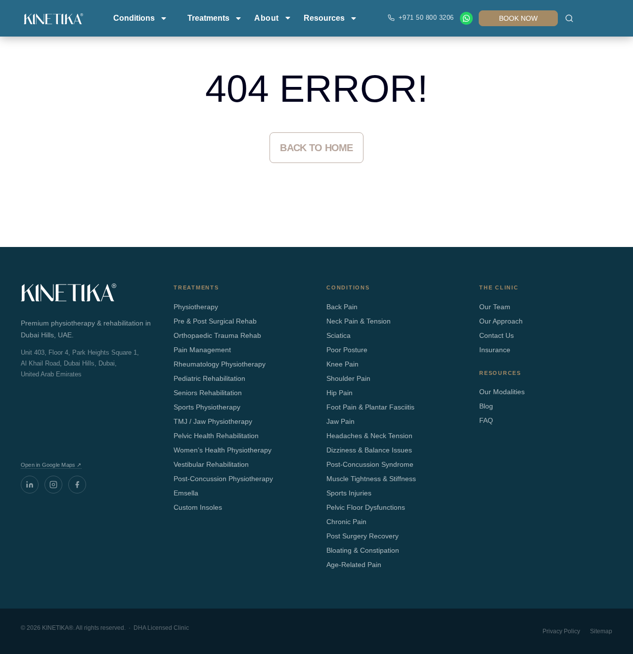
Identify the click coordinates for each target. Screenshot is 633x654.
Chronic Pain (346, 522)
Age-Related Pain (353, 565)
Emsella (186, 493)
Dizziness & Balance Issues (369, 450)
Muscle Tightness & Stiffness (371, 479)
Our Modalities (502, 392)
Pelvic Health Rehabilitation (216, 436)
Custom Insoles (198, 507)
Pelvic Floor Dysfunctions (365, 507)
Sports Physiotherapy (207, 407)
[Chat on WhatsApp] (466, 18)
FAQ (486, 420)
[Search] (569, 18)
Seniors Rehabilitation (208, 393)
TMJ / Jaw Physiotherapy (213, 421)
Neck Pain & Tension (358, 321)
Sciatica (338, 335)
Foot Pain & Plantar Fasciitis (370, 407)
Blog (486, 406)
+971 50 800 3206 (426, 17)
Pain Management (202, 350)
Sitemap (601, 631)
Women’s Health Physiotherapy (222, 450)
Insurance (494, 350)
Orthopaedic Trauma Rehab (217, 335)
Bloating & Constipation (362, 550)
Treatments (208, 18)
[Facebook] (77, 484)
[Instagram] (53, 484)
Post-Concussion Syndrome (369, 464)
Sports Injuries (348, 493)
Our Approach (501, 321)
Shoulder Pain (348, 378)
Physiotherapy (196, 307)
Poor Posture (346, 350)
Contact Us (496, 335)
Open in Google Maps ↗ (51, 465)
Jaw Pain (340, 421)
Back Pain (342, 307)
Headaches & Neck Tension (369, 436)
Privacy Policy (561, 631)
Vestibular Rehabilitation (211, 464)
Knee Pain (342, 364)
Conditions (134, 18)
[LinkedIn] (30, 484)
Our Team (494, 307)
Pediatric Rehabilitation (209, 378)
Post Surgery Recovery (362, 536)
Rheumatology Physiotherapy (220, 364)
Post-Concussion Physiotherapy (223, 479)
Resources (324, 18)
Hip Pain (339, 393)
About (266, 18)
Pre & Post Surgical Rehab (215, 321)
